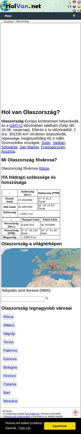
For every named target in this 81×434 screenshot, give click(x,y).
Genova (10, 359)
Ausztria (8, 151)
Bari (6, 393)
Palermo (10, 350)
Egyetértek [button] (60, 425)
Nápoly (9, 334)
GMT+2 (16, 125)
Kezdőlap (9, 21)
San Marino (29, 147)
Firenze (9, 376)
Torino (8, 342)
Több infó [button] (24, 428)
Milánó (8, 325)
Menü (8, 16)
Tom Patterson (32, 413)
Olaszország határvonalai (17, 416)
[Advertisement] (40, 66)
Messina (10, 401)
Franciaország (53, 147)
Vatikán (59, 143)
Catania (9, 384)
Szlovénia (9, 147)
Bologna (10, 367)
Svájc (45, 143)
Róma (44, 168)
